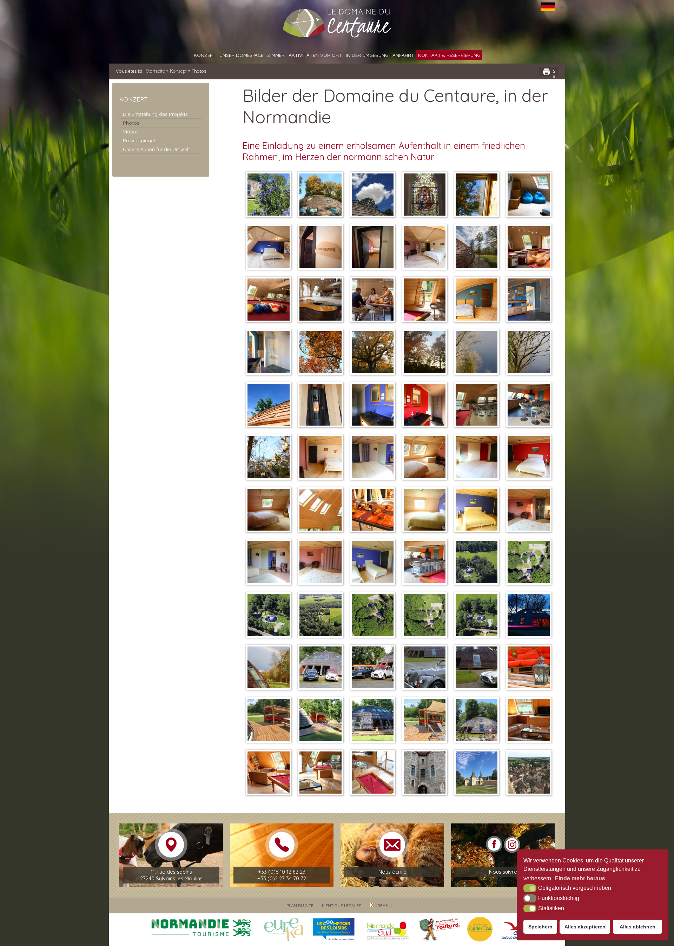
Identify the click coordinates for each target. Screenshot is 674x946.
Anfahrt (403, 55)
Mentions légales (341, 905)
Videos (131, 132)
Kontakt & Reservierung (449, 55)
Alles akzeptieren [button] (585, 926)
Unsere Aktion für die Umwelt (156, 149)
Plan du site (299, 905)
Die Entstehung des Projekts (155, 114)
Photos (131, 123)
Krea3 (381, 905)
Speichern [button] (540, 926)
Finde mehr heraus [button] (580, 878)
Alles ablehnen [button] (637, 926)
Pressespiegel (139, 140)
